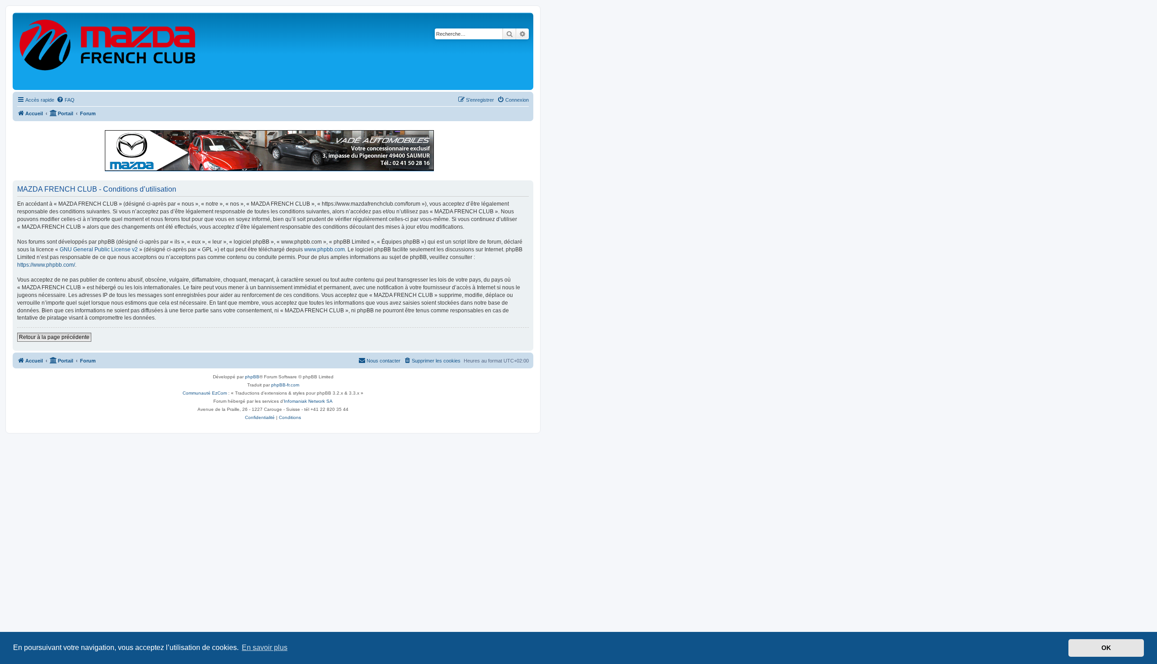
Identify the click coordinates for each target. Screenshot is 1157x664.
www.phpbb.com (324, 249)
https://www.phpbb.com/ (46, 265)
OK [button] (1106, 647)
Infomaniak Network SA (308, 401)
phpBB (252, 376)
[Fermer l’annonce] (526, 133)
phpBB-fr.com (285, 384)
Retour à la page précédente (54, 337)
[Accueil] (108, 51)
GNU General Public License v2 (99, 249)
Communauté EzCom (205, 393)
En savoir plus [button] (264, 647)
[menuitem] (65, 99)
